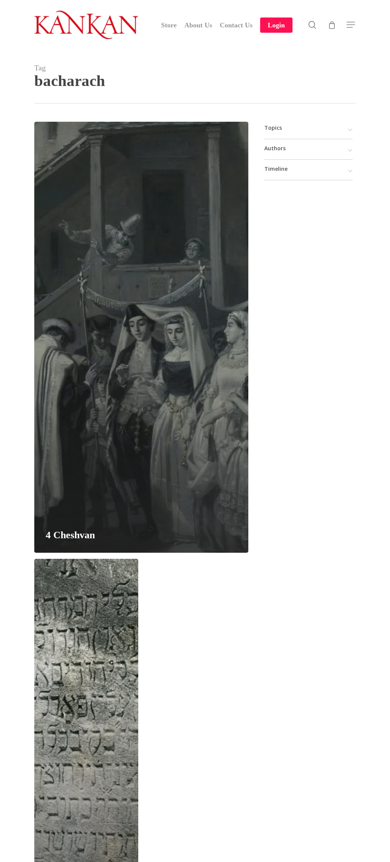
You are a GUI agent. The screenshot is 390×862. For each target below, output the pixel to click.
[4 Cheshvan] (141, 337)
